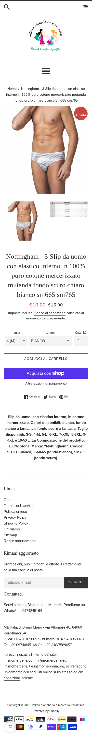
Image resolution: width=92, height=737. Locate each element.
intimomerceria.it (17, 666)
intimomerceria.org (49, 666)
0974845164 (32, 610)
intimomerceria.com (20, 660)
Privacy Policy (15, 517)
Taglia (16, 333)
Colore (50, 333)
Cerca (8, 500)
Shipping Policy (16, 523)
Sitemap (10, 535)
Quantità (80, 332)
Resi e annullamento (20, 541)
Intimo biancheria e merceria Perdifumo (58, 705)
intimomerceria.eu (52, 660)
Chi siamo (12, 529)
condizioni (12, 678)
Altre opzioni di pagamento (46, 383)
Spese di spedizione (50, 313)
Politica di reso (15, 511)
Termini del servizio (19, 505)
